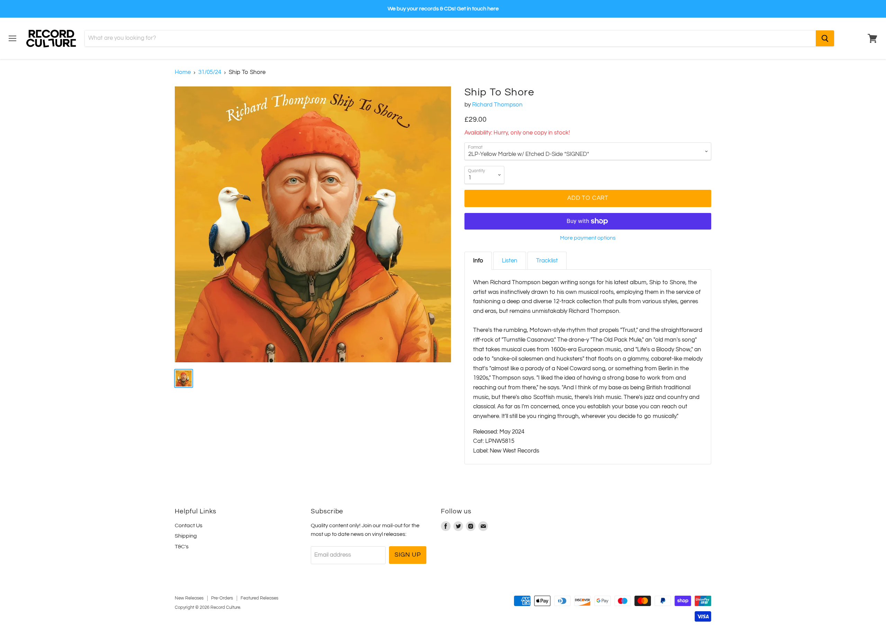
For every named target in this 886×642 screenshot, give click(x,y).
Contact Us (188, 525)
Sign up (408, 554)
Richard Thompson (497, 105)
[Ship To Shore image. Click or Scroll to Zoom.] (313, 224)
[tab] (478, 261)
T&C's (182, 546)
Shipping (186, 536)
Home (183, 72)
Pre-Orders (222, 598)
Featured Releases (259, 598)
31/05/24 (209, 72)
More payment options (588, 238)
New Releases (189, 598)
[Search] (825, 38)
